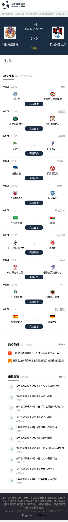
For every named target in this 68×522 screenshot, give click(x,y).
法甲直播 (41, 515)
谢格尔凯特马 (53, 124)
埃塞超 (61, 111)
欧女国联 (60, 309)
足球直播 (20, 14)
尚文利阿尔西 (16, 124)
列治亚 (16, 148)
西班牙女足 (16, 322)
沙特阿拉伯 (16, 223)
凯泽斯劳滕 (52, 173)
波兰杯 (61, 136)
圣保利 (52, 247)
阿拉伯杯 (60, 210)
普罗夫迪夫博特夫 (52, 99)
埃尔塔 (16, 99)
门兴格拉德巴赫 (16, 247)
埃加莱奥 (52, 198)
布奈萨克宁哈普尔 (16, 272)
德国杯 (61, 161)
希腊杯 (61, 185)
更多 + (62, 344)
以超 (62, 260)
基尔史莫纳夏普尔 (52, 272)
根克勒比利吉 (53, 297)
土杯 (62, 284)
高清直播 (34, 104)
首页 (12, 14)
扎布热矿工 (52, 148)
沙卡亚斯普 (16, 297)
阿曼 (52, 223)
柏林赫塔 (16, 173)
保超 (62, 86)
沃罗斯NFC (16, 198)
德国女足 (52, 322)
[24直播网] (11, 8)
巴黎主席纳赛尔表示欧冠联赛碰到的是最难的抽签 (38, 360)
